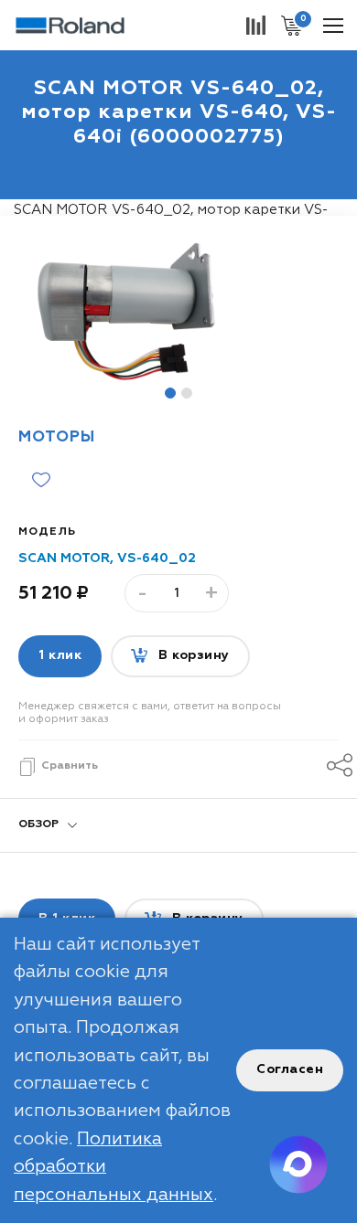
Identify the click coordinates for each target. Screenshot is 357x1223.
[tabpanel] (178, 312)
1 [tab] (170, 393)
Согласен (289, 1069)
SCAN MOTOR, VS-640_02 (107, 558)
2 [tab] (186, 393)
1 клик (59, 655)
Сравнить (69, 765)
